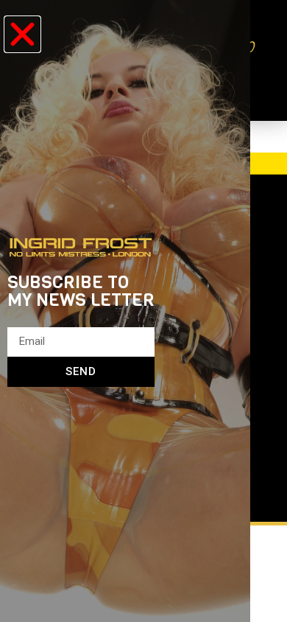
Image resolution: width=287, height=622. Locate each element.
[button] (22, 34)
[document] (143, 311)
